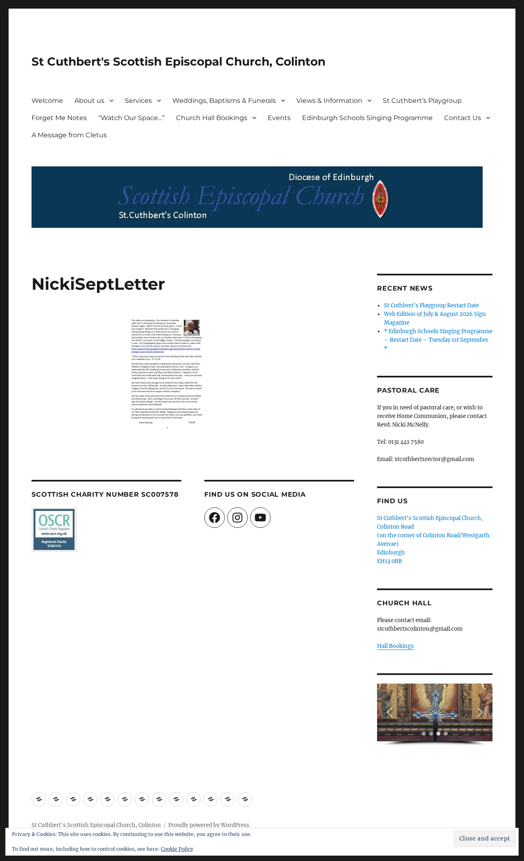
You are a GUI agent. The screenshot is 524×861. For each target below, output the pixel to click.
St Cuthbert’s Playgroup (422, 101)
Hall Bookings (395, 646)
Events (279, 118)
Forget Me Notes (59, 118)
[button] (389, 712)
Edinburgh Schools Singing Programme (367, 118)
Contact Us (462, 118)
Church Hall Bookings (211, 118)
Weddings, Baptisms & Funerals (224, 101)
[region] (434, 715)
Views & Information (329, 101)
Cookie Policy (177, 849)
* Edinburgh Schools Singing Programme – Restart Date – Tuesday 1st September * (438, 340)
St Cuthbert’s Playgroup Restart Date (431, 305)
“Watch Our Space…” (131, 118)
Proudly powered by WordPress (208, 825)
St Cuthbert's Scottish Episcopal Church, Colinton (178, 61)
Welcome (47, 101)
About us (89, 101)
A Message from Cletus (69, 135)
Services (138, 101)
